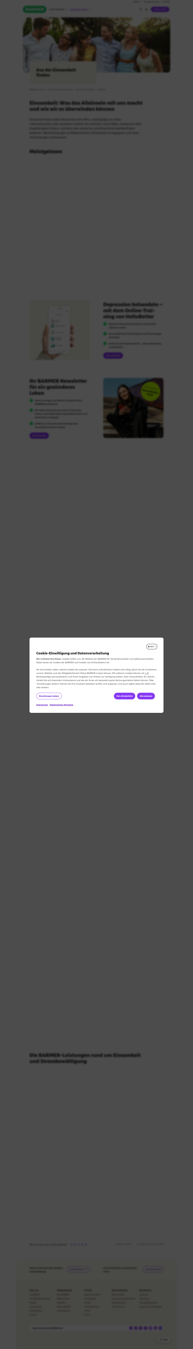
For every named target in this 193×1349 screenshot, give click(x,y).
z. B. (147, 673)
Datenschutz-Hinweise (61, 705)
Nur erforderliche (125, 696)
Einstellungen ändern (49, 696)
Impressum (42, 705)
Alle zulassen (146, 696)
